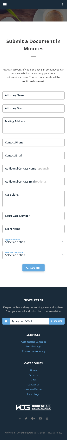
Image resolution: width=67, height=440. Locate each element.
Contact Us (33, 384)
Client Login (33, 394)
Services (33, 375)
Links (33, 379)
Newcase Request (33, 389)
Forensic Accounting (33, 351)
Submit (34, 267)
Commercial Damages (33, 341)
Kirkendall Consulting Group (20, 432)
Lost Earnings (33, 346)
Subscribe (56, 321)
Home (33, 370)
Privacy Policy (54, 432)
